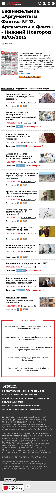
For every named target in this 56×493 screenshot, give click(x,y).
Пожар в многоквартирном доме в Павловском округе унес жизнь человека (28, 338)
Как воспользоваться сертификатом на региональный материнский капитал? (21, 116)
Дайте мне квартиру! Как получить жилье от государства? (19, 211)
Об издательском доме (15, 391)
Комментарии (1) (28, 286)
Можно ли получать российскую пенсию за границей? (18, 136)
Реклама (7, 394)
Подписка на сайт (12, 402)
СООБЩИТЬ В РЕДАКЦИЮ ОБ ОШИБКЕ (21, 409)
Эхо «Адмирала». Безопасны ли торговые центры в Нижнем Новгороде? (22, 175)
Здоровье (20, 166)
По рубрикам (21, 88)
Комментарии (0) (28, 102)
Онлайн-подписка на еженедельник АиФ (25, 398)
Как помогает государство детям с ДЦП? (27, 263)
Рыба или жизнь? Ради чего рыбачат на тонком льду (20, 246)
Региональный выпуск (39, 88)
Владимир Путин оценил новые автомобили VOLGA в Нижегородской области (28, 327)
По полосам (8, 88)
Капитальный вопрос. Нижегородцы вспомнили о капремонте (20, 300)
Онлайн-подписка (30, 77)
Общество (20, 146)
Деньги (19, 126)
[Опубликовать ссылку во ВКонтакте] (18, 106)
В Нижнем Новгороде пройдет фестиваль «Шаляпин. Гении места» (28, 359)
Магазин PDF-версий (25, 394)
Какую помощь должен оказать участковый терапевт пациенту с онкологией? (21, 280)
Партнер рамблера (24, 480)
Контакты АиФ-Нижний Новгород (21, 406)
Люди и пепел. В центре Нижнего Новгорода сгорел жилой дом (20, 96)
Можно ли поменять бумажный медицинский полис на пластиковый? (19, 156)
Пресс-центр (38, 391)
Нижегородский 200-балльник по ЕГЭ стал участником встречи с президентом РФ (28, 348)
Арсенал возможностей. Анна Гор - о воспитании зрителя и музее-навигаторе (21, 193)
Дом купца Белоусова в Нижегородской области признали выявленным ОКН (28, 369)
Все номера (25, 73)
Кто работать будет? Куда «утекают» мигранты (19, 228)
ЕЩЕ (25, 106)
